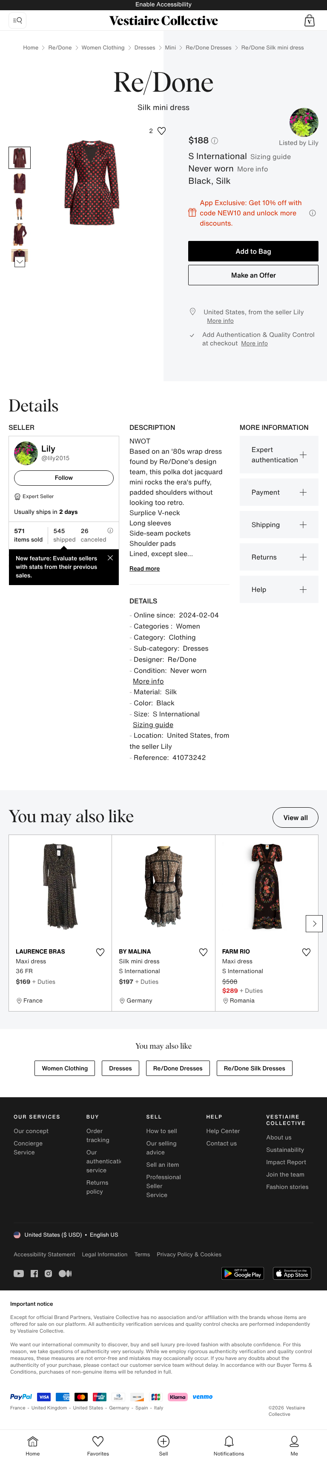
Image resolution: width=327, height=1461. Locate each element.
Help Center (223, 1131)
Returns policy (97, 1187)
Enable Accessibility (163, 4)
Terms (142, 1254)
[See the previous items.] (19, 147)
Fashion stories (287, 1187)
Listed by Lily (298, 143)
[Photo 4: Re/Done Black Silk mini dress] (20, 234)
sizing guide (270, 156)
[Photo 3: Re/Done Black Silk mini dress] (20, 209)
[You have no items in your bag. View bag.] (310, 20)
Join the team (285, 1174)
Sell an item (162, 1164)
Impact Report (286, 1162)
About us (278, 1137)
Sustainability (285, 1149)
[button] (310, 20)
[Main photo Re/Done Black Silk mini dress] (20, 158)
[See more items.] (19, 262)
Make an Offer (253, 275)
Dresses (145, 47)
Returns (264, 557)
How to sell (161, 1131)
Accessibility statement (44, 1254)
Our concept (31, 1131)
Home (30, 47)
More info (252, 169)
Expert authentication (275, 454)
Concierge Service (28, 1148)
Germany (119, 1408)
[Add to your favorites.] (100, 952)
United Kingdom (49, 1408)
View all (295, 817)
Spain (141, 1408)
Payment (266, 492)
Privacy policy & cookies (189, 1254)
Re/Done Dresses (208, 47)
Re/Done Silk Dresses (254, 1068)
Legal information (104, 1254)
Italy (159, 1408)
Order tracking (97, 1136)
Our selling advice (161, 1148)
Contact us (221, 1143)
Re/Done (60, 47)
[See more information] (312, 213)
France (18, 1408)
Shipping (266, 524)
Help (259, 589)
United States (88, 1408)
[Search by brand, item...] (17, 20)
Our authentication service (106, 1161)
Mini (170, 47)
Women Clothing (103, 47)
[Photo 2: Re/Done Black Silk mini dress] (20, 183)
